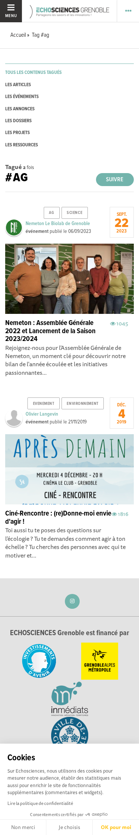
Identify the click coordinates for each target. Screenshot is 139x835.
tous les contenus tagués (33, 72)
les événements (22, 97)
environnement (82, 403)
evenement (43, 403)
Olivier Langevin (42, 414)
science (74, 212)
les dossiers (18, 121)
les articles (18, 85)
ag (51, 212)
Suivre (114, 179)
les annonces (19, 109)
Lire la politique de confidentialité (40, 803)
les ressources (21, 145)
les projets (17, 133)
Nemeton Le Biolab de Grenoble (58, 223)
